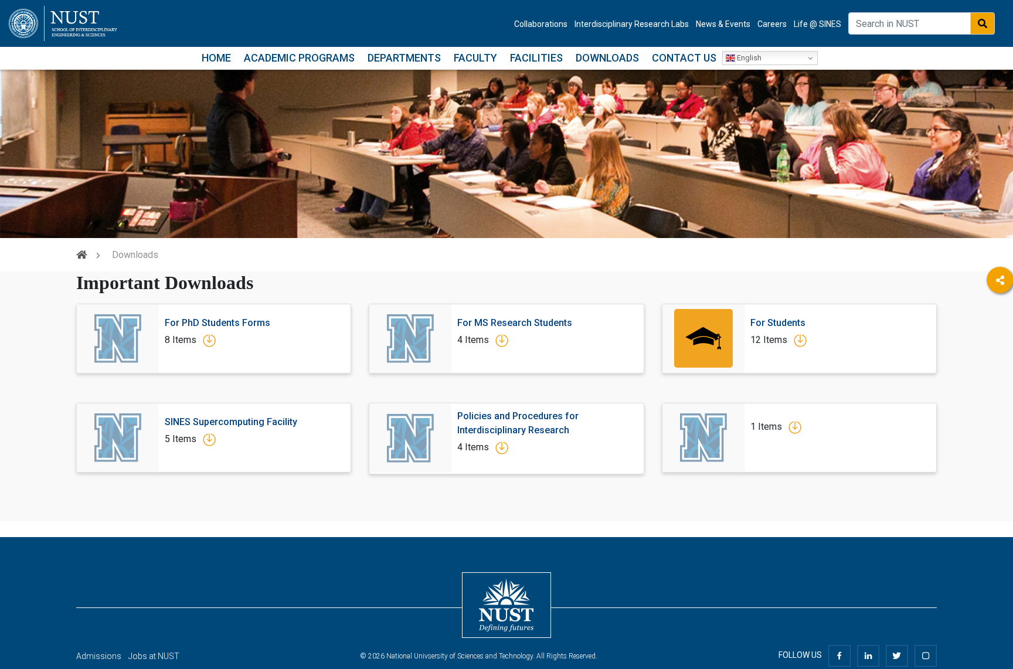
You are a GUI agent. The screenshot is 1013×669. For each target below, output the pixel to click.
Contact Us (684, 58)
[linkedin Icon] (868, 655)
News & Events (723, 24)
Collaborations (540, 24)
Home (216, 58)
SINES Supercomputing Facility (231, 421)
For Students (777, 322)
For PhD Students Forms (217, 322)
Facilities (536, 58)
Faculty (475, 58)
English (748, 57)
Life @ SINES (817, 24)
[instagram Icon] (926, 655)
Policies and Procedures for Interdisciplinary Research (518, 423)
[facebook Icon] (839, 655)
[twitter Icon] (897, 655)
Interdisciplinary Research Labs (632, 24)
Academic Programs (299, 58)
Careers (772, 24)
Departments (404, 58)
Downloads (607, 58)
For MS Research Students (514, 322)
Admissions (98, 656)
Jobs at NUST (153, 656)
